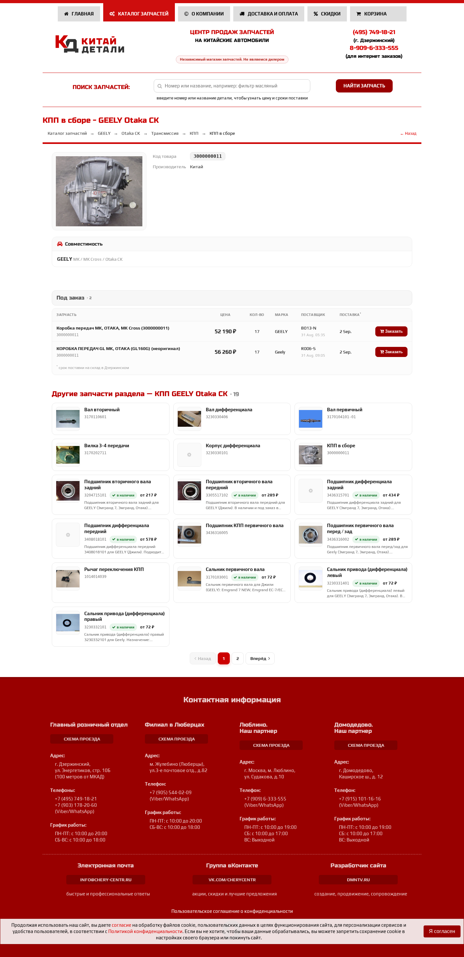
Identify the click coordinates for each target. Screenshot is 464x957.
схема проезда (82, 738)
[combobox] (232, 85)
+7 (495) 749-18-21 (76, 798)
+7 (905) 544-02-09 (171, 792)
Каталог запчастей (143, 13)
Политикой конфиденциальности (145, 931)
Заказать (393, 331)
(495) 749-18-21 (374, 32)
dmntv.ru (358, 879)
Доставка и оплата (272, 13)
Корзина (375, 13)
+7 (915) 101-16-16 (360, 798)
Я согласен (442, 931)
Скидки (330, 13)
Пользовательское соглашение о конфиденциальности (232, 911)
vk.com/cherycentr (232, 879)
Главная (82, 13)
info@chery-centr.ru (106, 879)
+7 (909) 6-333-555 (265, 798)
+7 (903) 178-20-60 (76, 805)
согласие (121, 925)
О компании (207, 13)
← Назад (408, 133)
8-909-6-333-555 (374, 48)
